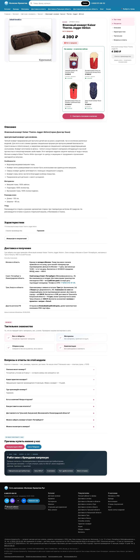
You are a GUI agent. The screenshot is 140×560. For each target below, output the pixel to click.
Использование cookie (55, 556)
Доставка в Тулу (83, 515)
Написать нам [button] (33, 501)
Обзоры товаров (84, 529)
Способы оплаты (84, 521)
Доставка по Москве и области (89, 501)
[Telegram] (6, 500)
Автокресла (52, 501)
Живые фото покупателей (16, 238)
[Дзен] (18, 500)
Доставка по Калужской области (89, 512)
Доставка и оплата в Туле (87, 504)
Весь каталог (52, 510)
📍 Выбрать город (128, 9)
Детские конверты (28, 14)
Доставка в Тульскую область (59, 9)
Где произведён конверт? (16, 389)
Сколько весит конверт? (16, 369)
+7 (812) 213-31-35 (67, 283)
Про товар (117, 19)
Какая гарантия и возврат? (16, 379)
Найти (85, 3)
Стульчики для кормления (57, 507)
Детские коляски (54, 496)
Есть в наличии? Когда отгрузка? (19, 399)
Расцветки (117, 23)
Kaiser (40, 14)
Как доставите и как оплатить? (18, 406)
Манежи (51, 504)
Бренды (16, 9)
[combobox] (56, 3)
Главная (7, 14)
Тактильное (118, 36)
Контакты (81, 532)
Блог (102, 9)
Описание (117, 28)
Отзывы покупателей (115, 504)
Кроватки (51, 498)
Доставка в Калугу (84, 518)
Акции (108, 9)
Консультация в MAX (14, 447)
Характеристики (119, 32)
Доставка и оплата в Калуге (88, 507)
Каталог (7, 9)
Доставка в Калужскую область (85, 9)
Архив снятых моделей (116, 510)
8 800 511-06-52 (98, 3)
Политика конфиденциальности (14, 556)
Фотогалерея (112, 501)
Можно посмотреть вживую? (18, 426)
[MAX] (12, 500)
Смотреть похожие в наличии (85, 116)
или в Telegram (33, 447)
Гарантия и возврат (84, 524)
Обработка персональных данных (36, 556)
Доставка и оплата (38, 9)
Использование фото (70, 556)
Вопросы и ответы (120, 40)
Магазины (25, 9)
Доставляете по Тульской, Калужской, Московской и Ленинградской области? (38, 413)
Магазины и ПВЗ (114, 496)
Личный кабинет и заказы (87, 496)
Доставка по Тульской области (89, 510)
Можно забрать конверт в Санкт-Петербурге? (24, 420)
